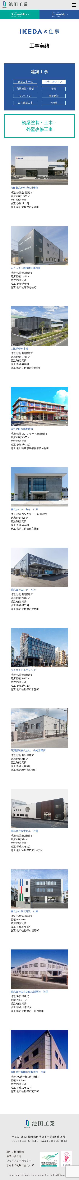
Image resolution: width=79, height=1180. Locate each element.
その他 (53, 102)
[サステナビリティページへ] (20, 14)
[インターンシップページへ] (59, 14)
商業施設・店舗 (25, 88)
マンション (25, 95)
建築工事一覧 (25, 81)
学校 (53, 88)
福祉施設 (54, 95)
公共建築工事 (25, 102)
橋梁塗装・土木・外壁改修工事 (39, 126)
